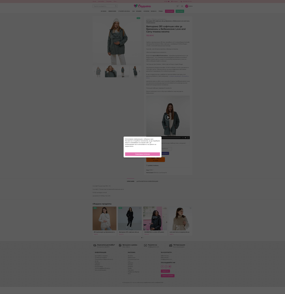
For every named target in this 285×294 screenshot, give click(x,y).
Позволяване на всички (142, 154)
